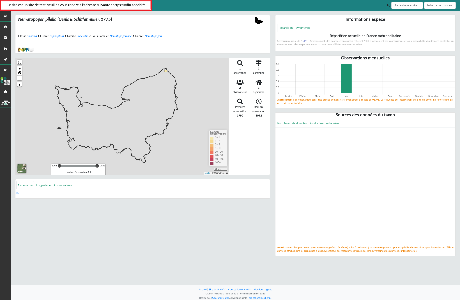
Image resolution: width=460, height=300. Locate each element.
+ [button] (20, 68)
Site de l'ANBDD (217, 289)
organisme (43, 185)
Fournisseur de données (292, 123)
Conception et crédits (240, 289)
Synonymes (303, 27)
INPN (304, 41)
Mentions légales (263, 289)
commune (25, 185)
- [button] (20, 78)
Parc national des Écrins (260, 298)
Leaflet (207, 173)
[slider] (59, 166)
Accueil (203, 289)
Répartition (286, 27)
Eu (18, 193)
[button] (19, 73)
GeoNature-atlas (220, 298)
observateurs (63, 185)
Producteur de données (324, 123)
